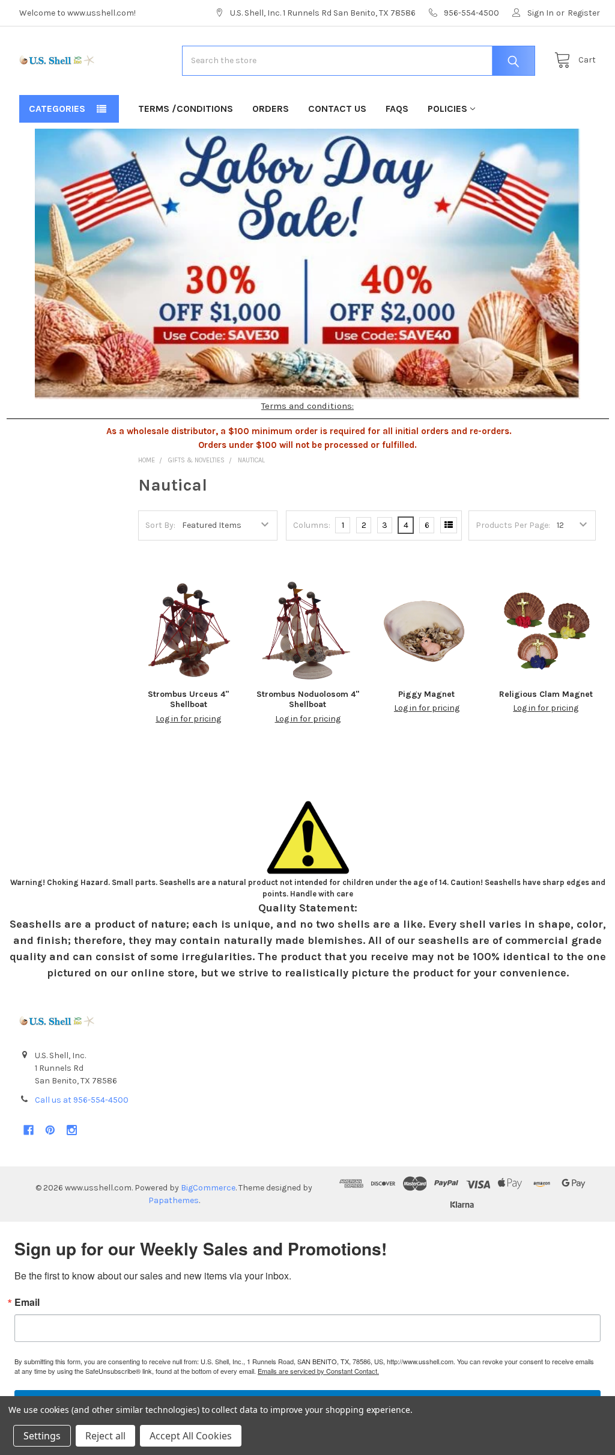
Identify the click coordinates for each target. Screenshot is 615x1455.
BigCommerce (208, 1188)
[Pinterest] (50, 1130)
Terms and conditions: (307, 405)
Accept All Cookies (191, 1435)
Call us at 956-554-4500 (82, 1100)
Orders (270, 108)
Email (27, 1302)
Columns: (311, 525)
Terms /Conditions (185, 108)
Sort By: (160, 525)
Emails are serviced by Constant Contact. (318, 1371)
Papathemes (173, 1200)
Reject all (105, 1435)
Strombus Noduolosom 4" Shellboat (307, 699)
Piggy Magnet (426, 694)
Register (584, 13)
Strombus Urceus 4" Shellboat (188, 699)
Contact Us (337, 108)
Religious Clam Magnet (546, 694)
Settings (42, 1435)
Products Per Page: (513, 525)
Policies (447, 108)
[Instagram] (71, 1130)
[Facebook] (28, 1130)
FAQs (397, 108)
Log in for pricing (188, 719)
